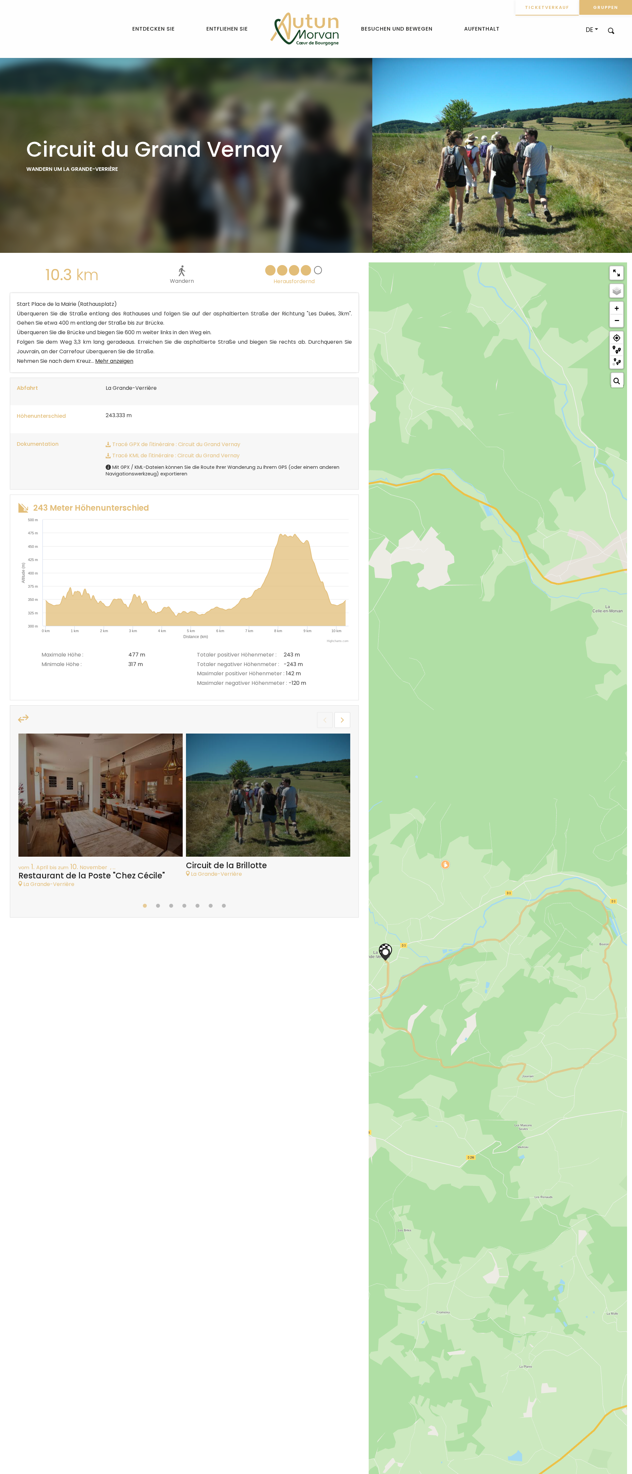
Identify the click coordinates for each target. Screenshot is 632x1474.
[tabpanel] (100, 814)
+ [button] (617, 308)
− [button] (617, 320)
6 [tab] (211, 906)
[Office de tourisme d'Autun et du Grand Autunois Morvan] (304, 29)
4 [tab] (184, 906)
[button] (611, 30)
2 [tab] (158, 906)
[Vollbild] (616, 273)
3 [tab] (171, 906)
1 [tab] (145, 906)
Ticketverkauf (547, 7)
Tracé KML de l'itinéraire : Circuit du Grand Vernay (175, 455)
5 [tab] (197, 906)
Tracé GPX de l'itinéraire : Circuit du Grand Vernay (175, 444)
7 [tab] (224, 906)
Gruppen (605, 7)
